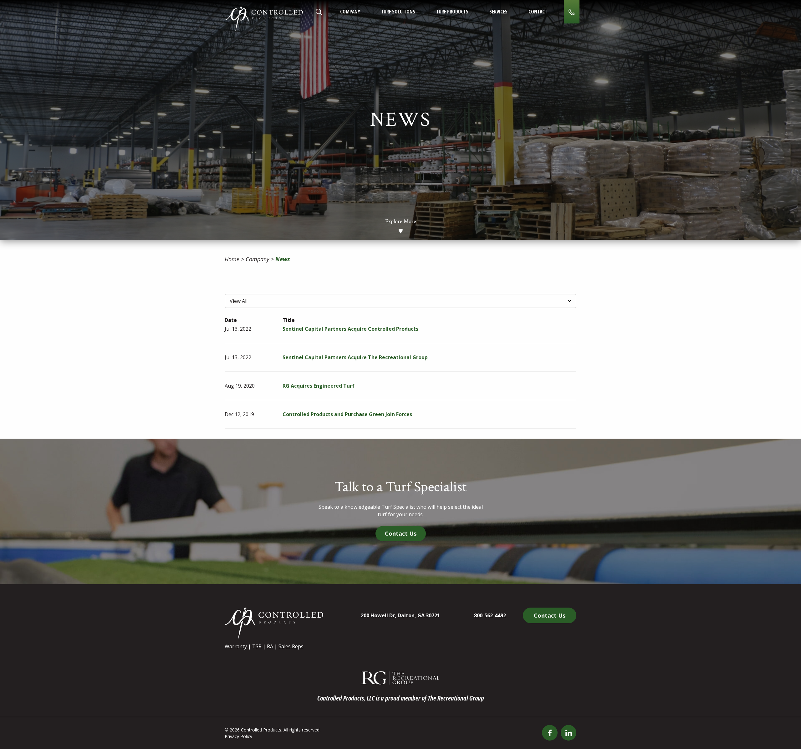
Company (350, 11)
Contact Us (400, 533)
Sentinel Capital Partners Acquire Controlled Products (350, 328)
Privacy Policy (238, 736)
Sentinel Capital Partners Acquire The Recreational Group (355, 357)
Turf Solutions (398, 11)
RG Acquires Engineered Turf (319, 385)
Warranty (236, 646)
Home (232, 259)
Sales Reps (291, 646)
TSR (257, 646)
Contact (537, 11)
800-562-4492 (490, 615)
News (282, 259)
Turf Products (452, 11)
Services (498, 11)
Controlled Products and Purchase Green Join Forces (347, 414)
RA (270, 646)
